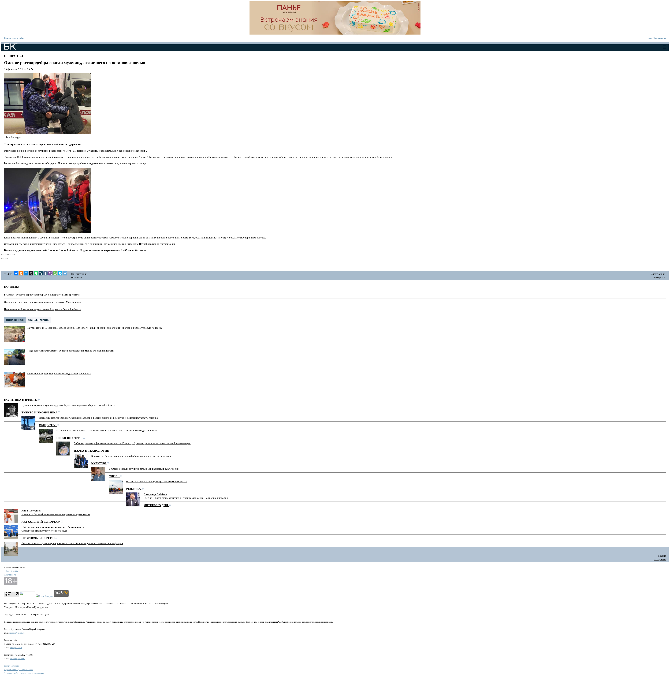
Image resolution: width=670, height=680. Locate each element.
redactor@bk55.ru (11, 571)
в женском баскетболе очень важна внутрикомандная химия (55, 514)
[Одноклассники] (21, 273)
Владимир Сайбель (155, 494)
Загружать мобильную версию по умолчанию (24, 673)
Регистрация (660, 38)
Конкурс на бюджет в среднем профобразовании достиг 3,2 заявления (131, 456)
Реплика (134, 489)
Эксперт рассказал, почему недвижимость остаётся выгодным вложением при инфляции (72, 543)
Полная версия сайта (14, 38)
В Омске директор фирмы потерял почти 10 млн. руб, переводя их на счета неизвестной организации (132, 443)
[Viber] (50, 273)
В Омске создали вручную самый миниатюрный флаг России (143, 468)
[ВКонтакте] (16, 273)
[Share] (6, 254)
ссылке (141, 250)
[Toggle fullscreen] (9, 254)
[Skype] (60, 273)
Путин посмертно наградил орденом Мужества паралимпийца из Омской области (68, 405)
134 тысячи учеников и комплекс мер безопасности (52, 527)
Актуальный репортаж (41, 521)
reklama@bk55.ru (17, 658)
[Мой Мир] (26, 273)
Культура (99, 463)
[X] (31, 273)
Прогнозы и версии (38, 538)
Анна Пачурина (31, 510)
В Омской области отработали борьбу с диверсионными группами (42, 294)
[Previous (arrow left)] (2, 258)
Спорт (114, 476)
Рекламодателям (11, 666)
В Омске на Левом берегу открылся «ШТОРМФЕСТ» (156, 481)
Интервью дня (156, 505)
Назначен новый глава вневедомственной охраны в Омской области (42, 309)
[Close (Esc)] (2, 254)
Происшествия (69, 438)
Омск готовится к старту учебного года (44, 530)
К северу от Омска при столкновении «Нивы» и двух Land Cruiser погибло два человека (106, 430)
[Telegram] (65, 273)
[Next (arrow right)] (6, 258)
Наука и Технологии (92, 450)
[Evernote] (36, 273)
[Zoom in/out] (13, 254)
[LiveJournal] (41, 273)
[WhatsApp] (55, 273)
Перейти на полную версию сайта (18, 669)
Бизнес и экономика (39, 412)
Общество (13, 56)
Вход (650, 38)
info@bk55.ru (10, 575)
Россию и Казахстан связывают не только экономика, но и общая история (186, 497)
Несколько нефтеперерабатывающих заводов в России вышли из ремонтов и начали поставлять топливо (98, 417)
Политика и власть (21, 399)
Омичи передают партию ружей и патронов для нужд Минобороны (42, 302)
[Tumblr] (45, 273)
